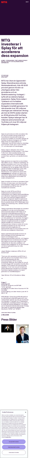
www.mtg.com (5, 284)
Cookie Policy (8, 437)
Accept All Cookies (14, 441)
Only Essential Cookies (14, 447)
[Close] (25, 412)
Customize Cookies (14, 452)
